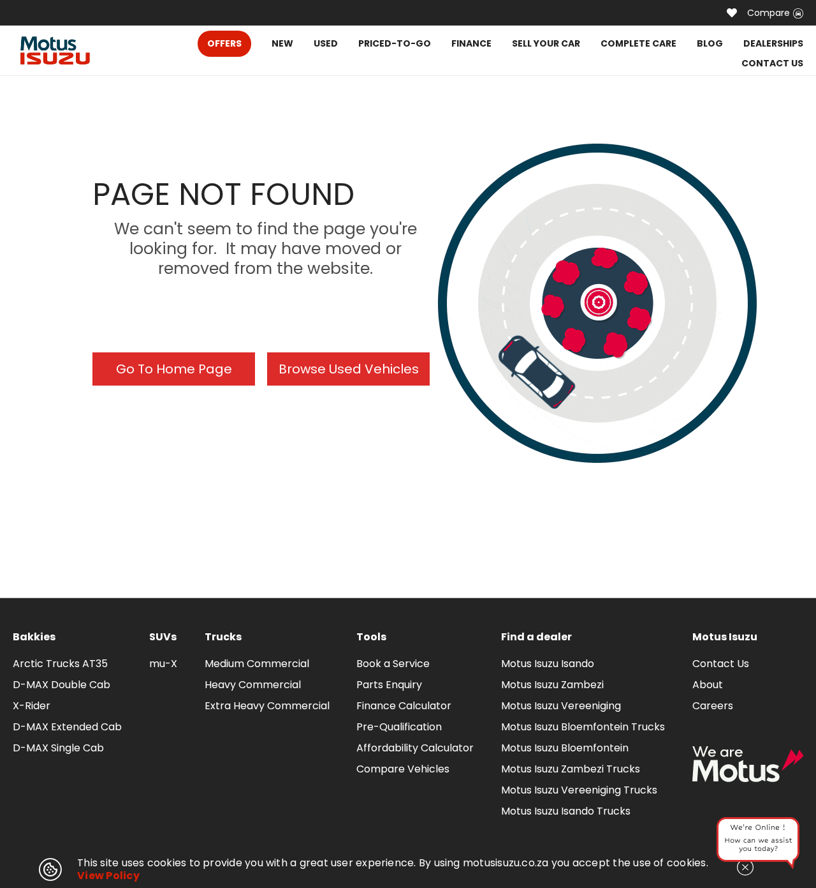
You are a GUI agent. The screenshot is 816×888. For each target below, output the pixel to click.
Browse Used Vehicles (349, 369)
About (707, 684)
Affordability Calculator (415, 748)
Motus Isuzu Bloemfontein (565, 748)
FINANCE (471, 43)
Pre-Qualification (399, 726)
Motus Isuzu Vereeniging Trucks (579, 790)
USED (326, 43)
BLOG (710, 43)
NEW (282, 43)
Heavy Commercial (253, 684)
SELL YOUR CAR (546, 43)
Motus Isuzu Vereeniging (561, 705)
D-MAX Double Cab (61, 684)
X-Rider (31, 705)
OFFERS (224, 43)
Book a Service (393, 663)
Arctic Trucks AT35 (60, 663)
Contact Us (720, 663)
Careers (712, 705)
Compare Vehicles (402, 769)
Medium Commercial (257, 663)
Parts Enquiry (389, 684)
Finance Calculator (403, 705)
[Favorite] (732, 13)
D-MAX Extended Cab (67, 726)
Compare (768, 12)
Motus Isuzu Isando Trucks (565, 811)
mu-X (163, 663)
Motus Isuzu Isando (547, 663)
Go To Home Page (174, 369)
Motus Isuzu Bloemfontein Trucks (583, 726)
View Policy (108, 875)
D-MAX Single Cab (58, 748)
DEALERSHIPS (773, 43)
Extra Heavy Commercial (267, 705)
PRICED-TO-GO (394, 43)
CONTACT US (772, 63)
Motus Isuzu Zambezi (552, 684)
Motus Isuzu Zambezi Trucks (570, 769)
